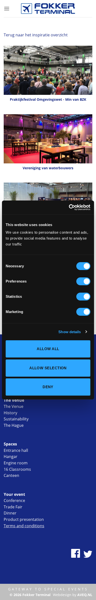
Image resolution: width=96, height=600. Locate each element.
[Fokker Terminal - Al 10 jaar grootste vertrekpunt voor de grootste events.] (48, 8)
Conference (14, 500)
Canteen (11, 475)
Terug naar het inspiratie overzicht (36, 35)
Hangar (10, 456)
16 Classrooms (17, 469)
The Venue (13, 406)
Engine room (16, 463)
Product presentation (24, 519)
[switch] (83, 281)
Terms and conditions (24, 526)
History (10, 412)
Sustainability (16, 419)
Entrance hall (16, 450)
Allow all (48, 349)
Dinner (10, 513)
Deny (48, 387)
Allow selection (48, 368)
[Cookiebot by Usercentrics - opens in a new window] (69, 207)
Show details (69, 332)
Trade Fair (13, 507)
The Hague (14, 425)
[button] (7, 8)
